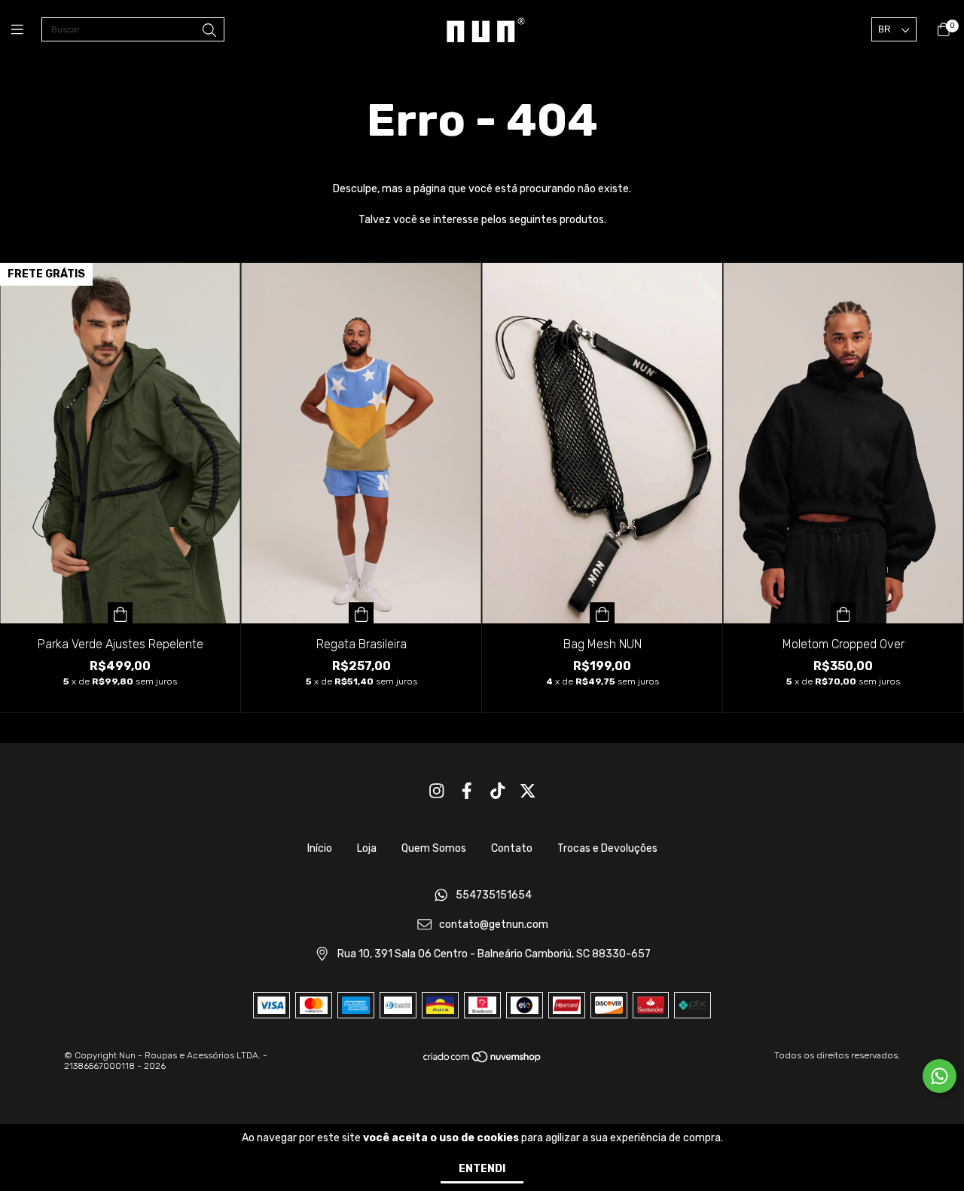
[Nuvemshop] (483, 1060)
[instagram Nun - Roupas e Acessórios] (437, 791)
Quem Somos (433, 848)
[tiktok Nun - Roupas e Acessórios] (498, 791)
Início (319, 848)
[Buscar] (209, 31)
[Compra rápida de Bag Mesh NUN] (602, 612)
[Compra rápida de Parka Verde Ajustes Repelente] (120, 612)
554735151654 (494, 895)
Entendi (482, 1168)
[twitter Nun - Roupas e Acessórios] (528, 791)
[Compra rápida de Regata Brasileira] (361, 612)
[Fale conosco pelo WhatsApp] (939, 1076)
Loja (367, 848)
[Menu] (26, 30)
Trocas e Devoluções (607, 848)
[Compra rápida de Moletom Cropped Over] (843, 612)
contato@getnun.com (493, 924)
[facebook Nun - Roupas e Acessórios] (467, 791)
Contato (511, 848)
